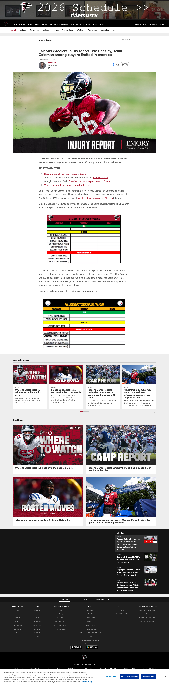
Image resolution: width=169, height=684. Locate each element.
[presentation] (155, 412)
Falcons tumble (100, 177)
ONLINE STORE (120, 610)
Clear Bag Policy (60, 621)
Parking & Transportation (60, 614)
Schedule (37, 610)
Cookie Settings (130, 668)
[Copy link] (127, 64)
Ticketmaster (90, 621)
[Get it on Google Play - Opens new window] (92, 648)
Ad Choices (89, 668)
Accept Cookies (148, 676)
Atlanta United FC (147, 614)
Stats (37, 617)
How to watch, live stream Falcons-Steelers (65, 173)
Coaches (37, 633)
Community (17, 629)
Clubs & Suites (90, 625)
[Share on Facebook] (113, 65)
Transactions (37, 625)
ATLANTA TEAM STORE (120, 614)
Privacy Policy (17, 668)
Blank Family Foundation (147, 610)
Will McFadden (52, 63)
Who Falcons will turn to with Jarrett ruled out (67, 184)
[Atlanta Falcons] (84, 658)
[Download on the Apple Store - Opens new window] (76, 647)
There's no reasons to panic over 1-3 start (89, 181)
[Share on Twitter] (118, 65)
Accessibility (73, 668)
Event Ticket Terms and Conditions (90, 633)
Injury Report (37, 621)
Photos (17, 617)
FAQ (90, 636)
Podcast (17, 621)
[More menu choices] (106, 24)
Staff (37, 636)
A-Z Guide (60, 617)
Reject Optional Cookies (129, 676)
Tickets (90, 614)
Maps (60, 610)
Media (59, 668)
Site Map (17, 633)
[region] (84, 676)
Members (90, 610)
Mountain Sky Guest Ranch (147, 617)
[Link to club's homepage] (6, 24)
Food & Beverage (60, 629)
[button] (81, 412)
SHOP (120, 606)
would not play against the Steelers (95, 198)
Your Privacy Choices (108, 668)
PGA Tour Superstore (147, 621)
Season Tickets (90, 617)
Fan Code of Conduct (60, 625)
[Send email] (123, 65)
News (17, 610)
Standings (37, 629)
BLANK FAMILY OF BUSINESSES (147, 606)
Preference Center (150, 668)
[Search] (132, 23)
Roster (37, 614)
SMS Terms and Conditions (90, 640)
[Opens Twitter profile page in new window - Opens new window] (49, 68)
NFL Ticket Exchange (90, 629)
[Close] (165, 676)
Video (17, 614)
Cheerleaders (18, 625)
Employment (34, 668)
